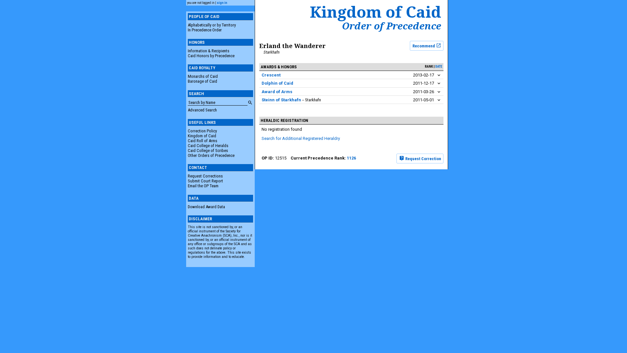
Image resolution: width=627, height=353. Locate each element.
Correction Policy (202, 130)
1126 (351, 158)
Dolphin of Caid (277, 83)
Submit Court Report (205, 180)
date (438, 66)
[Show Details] (439, 75)
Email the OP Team (203, 185)
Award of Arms (277, 91)
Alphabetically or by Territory (212, 25)
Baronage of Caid (202, 81)
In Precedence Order (205, 29)
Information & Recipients (208, 50)
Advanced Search (202, 110)
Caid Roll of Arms (202, 140)
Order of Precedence (391, 25)
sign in (222, 3)
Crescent (271, 75)
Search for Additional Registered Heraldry (301, 138)
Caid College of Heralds (208, 145)
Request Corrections (205, 176)
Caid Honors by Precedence (211, 55)
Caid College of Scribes (208, 150)
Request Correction (422, 158)
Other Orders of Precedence (211, 155)
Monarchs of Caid (203, 76)
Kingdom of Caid (202, 135)
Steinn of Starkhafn (281, 99)
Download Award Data (206, 206)
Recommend (424, 45)
